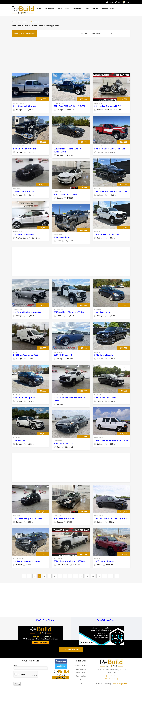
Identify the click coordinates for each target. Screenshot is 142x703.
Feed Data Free (105, 620)
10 (75, 576)
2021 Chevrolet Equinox (24, 397)
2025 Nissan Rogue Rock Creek (27, 518)
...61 (111, 576)
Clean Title (77, 9)
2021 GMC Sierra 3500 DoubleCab (110, 148)
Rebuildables (49, 9)
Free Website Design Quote (111, 679)
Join (118, 2)
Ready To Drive (63, 9)
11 (81, 576)
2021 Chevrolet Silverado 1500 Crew (110, 191)
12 (87, 576)
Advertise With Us (81, 665)
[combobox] (101, 33)
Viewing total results (24, 33)
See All (110, 2)
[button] (127, 2)
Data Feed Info (81, 676)
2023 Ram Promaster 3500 (25, 355)
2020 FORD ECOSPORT (23, 234)
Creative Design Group (120, 684)
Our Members (81, 669)
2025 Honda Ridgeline (104, 355)
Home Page (16, 22)
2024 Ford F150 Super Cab (106, 234)
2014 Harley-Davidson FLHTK (107, 106)
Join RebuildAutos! (70, 649)
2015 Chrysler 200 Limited (65, 194)
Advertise (104, 9)
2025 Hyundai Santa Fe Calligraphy (110, 518)
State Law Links (45, 620)
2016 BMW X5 (19, 440)
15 (104, 576)
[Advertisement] (71, 54)
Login (81, 683)
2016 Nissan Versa (102, 312)
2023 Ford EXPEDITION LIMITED (27, 561)
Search (39, 9)
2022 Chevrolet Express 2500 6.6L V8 (111, 440)
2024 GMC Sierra (62, 237)
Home (112, 9)
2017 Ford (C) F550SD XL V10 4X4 (69, 312)
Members (95, 9)
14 (98, 576)
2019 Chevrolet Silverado (24, 148)
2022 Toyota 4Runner (104, 561)
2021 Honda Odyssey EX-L (106, 397)
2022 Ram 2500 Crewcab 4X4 (27, 312)
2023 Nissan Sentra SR (23, 191)
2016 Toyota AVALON (63, 443)
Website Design (80, 672)
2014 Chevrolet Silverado (24, 106)
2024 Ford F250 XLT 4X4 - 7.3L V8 (69, 106)
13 (93, 576)
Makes (87, 9)
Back (25, 22)
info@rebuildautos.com (111, 676)
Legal (81, 679)
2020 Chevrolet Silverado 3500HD (69, 561)
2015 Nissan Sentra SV (64, 518)
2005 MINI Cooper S (63, 355)
